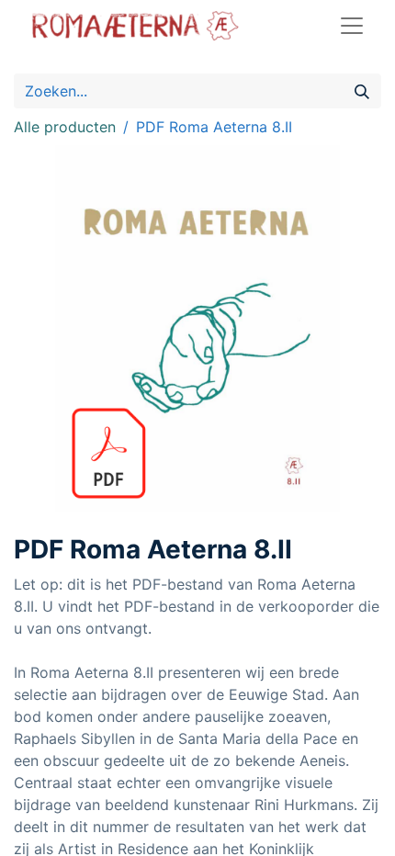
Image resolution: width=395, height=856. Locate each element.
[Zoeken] (362, 90)
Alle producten (65, 127)
